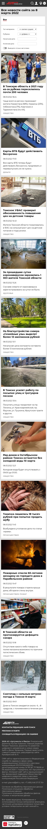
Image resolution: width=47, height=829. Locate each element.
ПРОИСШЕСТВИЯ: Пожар (15, 594)
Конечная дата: (8, 44)
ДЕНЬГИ (6, 172)
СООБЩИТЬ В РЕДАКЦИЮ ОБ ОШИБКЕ (20, 734)
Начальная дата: (9, 39)
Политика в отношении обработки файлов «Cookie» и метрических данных (21, 794)
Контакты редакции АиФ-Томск (18, 727)
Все (5, 19)
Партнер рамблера (22, 817)
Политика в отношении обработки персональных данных (17, 790)
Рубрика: (6, 34)
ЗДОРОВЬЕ (8, 293)
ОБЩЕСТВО (8, 113)
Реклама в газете (11, 731)
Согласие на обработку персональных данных (22, 787)
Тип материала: (9, 29)
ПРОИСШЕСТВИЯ (11, 535)
